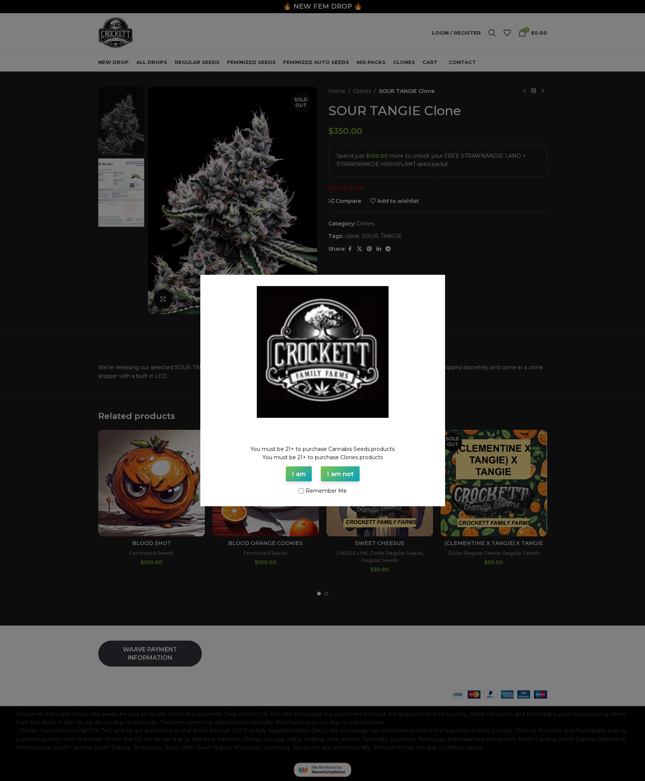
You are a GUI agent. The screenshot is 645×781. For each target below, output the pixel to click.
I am (299, 474)
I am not (340, 474)
